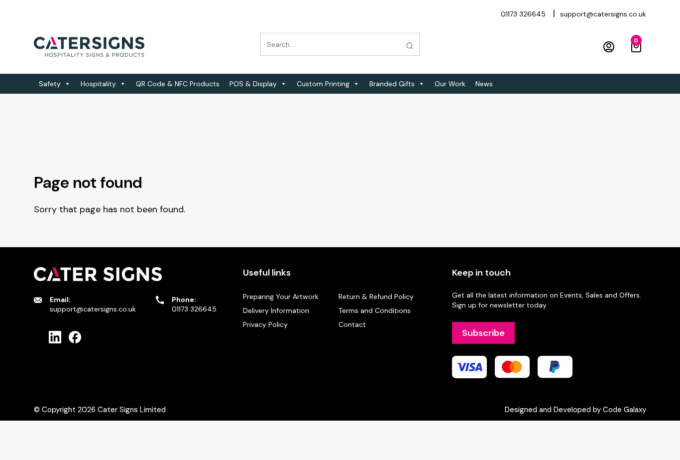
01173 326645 (523, 13)
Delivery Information (276, 310)
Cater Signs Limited (132, 410)
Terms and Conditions (375, 310)
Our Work (450, 83)
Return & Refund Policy (376, 296)
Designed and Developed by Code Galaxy (575, 410)
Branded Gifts (392, 83)
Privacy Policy (265, 324)
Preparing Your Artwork (281, 296)
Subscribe (483, 333)
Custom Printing (323, 83)
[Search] (410, 46)
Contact (352, 324)
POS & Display (253, 83)
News (484, 83)
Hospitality (98, 83)
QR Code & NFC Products (178, 83)
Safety (50, 83)
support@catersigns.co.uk (603, 13)
